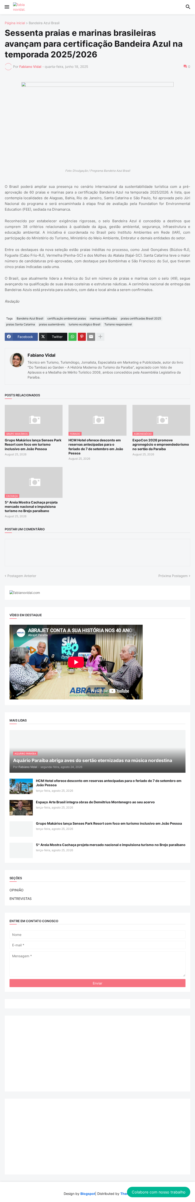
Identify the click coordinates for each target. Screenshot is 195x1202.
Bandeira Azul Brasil (44, 23)
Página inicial (15, 23)
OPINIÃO (17, 890)
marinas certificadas (103, 318)
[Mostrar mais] (100, 337)
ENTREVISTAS (21, 899)
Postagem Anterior (21, 576)
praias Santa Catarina (20, 324)
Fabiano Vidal (41, 355)
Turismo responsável (118, 324)
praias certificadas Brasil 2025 (141, 318)
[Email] (91, 337)
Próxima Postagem (173, 576)
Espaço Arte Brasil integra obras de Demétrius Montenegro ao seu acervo (95, 802)
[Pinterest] (82, 337)
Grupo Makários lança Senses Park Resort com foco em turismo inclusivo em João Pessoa (33, 444)
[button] (6, 7)
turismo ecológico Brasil (84, 324)
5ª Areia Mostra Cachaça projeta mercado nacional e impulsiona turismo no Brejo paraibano (31, 506)
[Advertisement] (97, 1053)
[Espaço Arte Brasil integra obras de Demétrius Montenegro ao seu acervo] (21, 807)
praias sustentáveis (52, 324)
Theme (126, 1194)
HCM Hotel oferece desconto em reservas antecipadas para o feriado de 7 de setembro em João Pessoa (95, 446)
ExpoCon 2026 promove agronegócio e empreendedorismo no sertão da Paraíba (160, 444)
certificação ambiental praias (66, 318)
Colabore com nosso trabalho (158, 1192)
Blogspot (87, 1194)
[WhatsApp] (72, 337)
